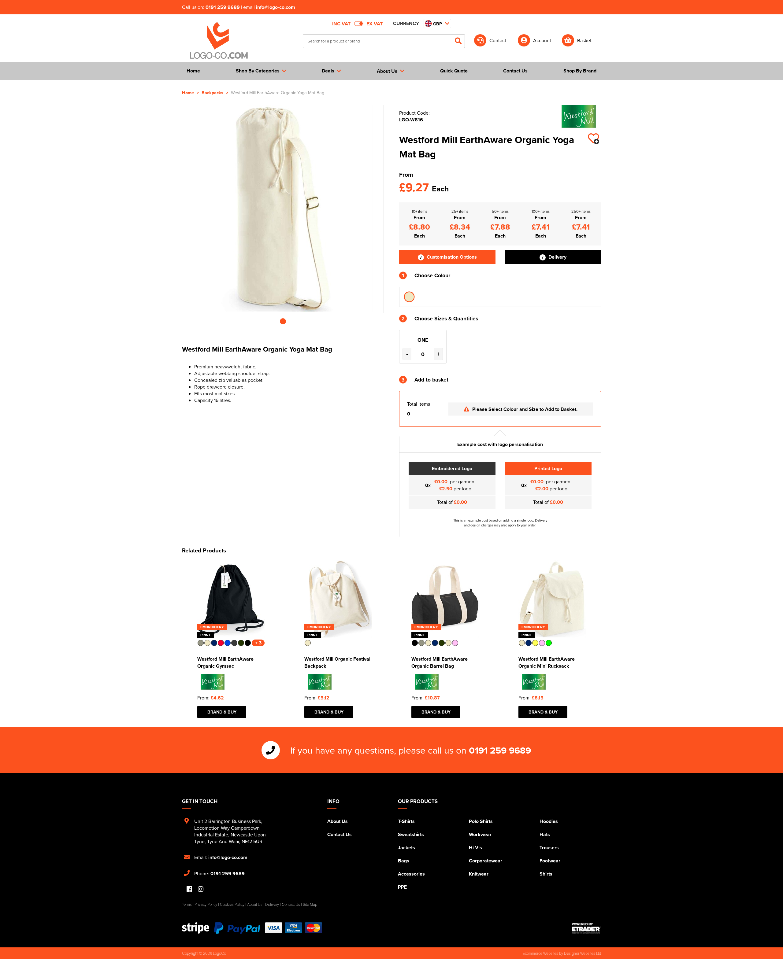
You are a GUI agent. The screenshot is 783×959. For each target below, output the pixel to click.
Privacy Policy (206, 904)
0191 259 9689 (223, 7)
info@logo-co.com (275, 7)
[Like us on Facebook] (189, 889)
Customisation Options (451, 256)
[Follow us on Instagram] (200, 889)
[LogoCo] (218, 41)
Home (188, 92)
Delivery (556, 256)
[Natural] (409, 296)
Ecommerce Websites (540, 953)
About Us (337, 821)
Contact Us (339, 834)
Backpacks (212, 92)
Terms (187, 904)
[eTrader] (586, 928)
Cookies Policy (232, 904)
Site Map (310, 904)
